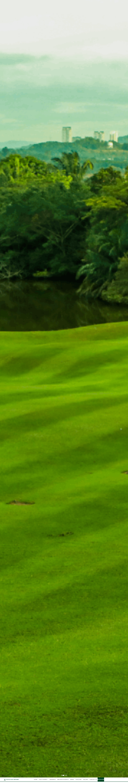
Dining (72, 779)
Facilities (78, 779)
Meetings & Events (63, 779)
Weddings (53, 779)
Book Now (101, 779)
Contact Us (93, 779)
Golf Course (43, 779)
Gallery (85, 779)
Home (35, 779)
